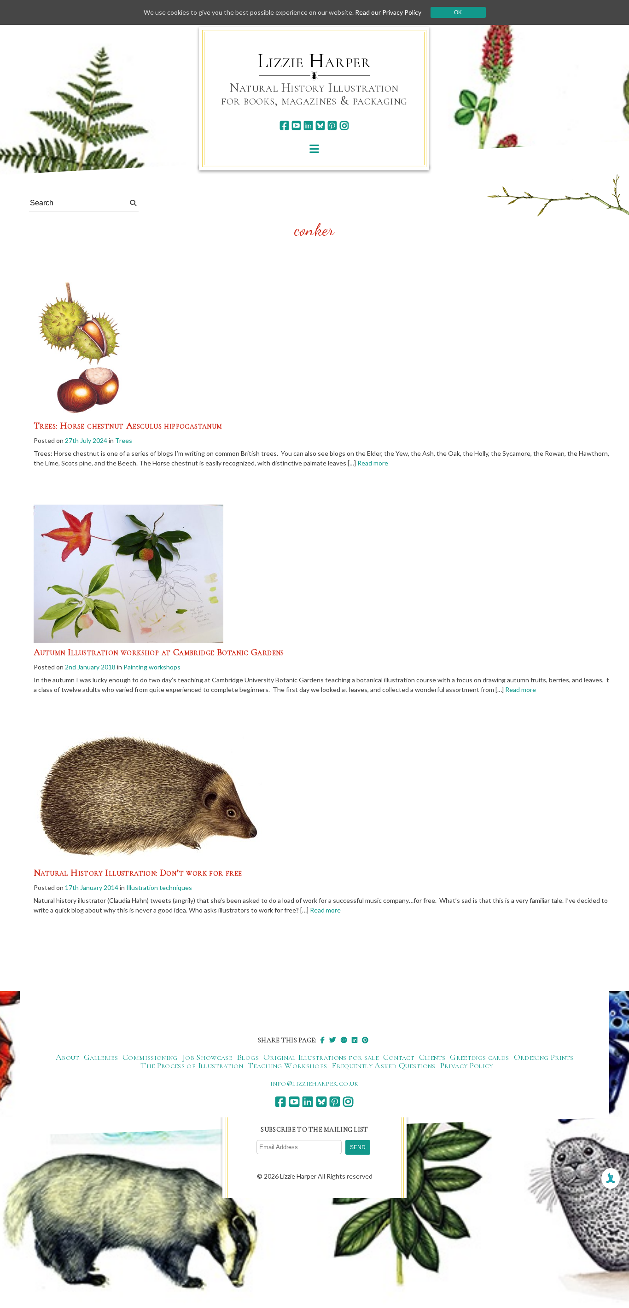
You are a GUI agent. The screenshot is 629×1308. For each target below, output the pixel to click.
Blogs (248, 1057)
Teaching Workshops (287, 1065)
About (67, 1057)
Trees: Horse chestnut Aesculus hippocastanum (128, 425)
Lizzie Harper (314, 60)
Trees (123, 440)
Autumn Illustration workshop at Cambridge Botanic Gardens (159, 652)
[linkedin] (308, 125)
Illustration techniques (159, 887)
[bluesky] (320, 125)
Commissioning (150, 1057)
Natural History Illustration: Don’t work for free (138, 872)
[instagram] (344, 125)
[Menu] (314, 148)
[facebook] (284, 125)
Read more (372, 463)
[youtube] (296, 125)
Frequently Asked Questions (383, 1065)
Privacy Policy (466, 1065)
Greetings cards (479, 1057)
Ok (458, 12)
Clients (432, 1057)
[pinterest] (332, 125)
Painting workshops (152, 667)
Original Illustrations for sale (321, 1057)
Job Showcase (207, 1057)
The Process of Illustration (191, 1065)
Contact (398, 1057)
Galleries (101, 1057)
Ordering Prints (543, 1057)
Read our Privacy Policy (388, 12)
